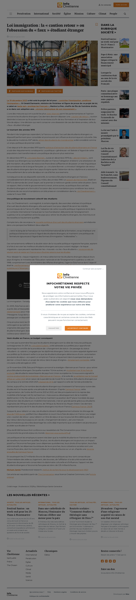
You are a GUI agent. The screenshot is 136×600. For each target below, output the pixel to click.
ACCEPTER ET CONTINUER (78, 328)
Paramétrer (54, 328)
